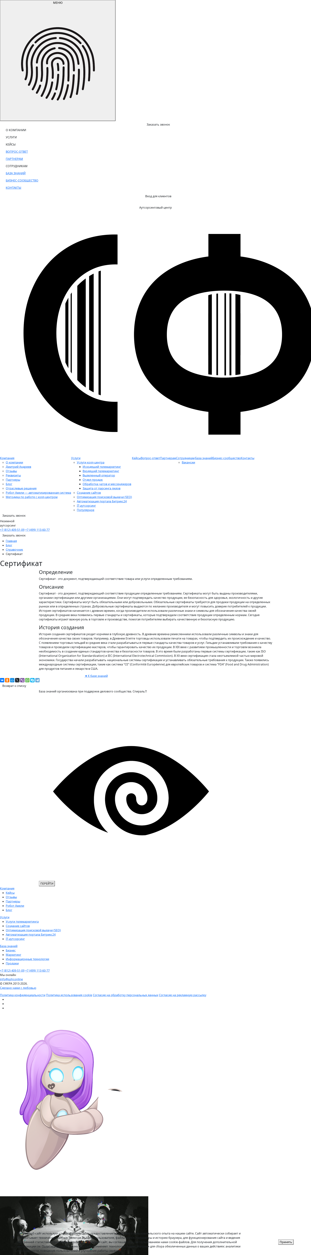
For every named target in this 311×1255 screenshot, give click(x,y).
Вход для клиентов (158, 196)
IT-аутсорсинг (86, 506)
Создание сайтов (89, 493)
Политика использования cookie (69, 995)
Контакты (247, 458)
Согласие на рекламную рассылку (182, 995)
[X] (17, 680)
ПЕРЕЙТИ (46, 884)
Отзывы (11, 471)
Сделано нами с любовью (18, 988)
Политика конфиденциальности (22, 995)
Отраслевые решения (21, 488)
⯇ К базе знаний (96, 676)
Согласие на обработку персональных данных (125, 995)
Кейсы (136, 458)
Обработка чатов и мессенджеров (107, 484)
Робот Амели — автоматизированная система (38, 493)
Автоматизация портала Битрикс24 (102, 501)
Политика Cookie (54, 1246)
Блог (9, 484)
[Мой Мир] (12, 680)
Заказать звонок (14, 535)
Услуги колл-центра (90, 462)
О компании (14, 462)
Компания (7, 458)
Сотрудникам (185, 458)
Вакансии (188, 462)
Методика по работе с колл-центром (32, 497)
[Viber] (22, 680)
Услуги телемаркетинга (22, 922)
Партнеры (13, 480)
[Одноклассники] (7, 680)
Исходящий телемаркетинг (102, 467)
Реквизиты (13, 475)
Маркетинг (13, 955)
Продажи (12, 963)
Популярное (85, 510)
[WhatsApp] (27, 680)
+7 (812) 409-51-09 (12, 530)
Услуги (75, 458)
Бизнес (11, 950)
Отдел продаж (93, 480)
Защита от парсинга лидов (101, 488)
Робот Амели (15, 906)
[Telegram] (37, 680)
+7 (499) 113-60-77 (37, 530)
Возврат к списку (14, 686)
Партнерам (168, 458)
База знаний (204, 458)
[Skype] (32, 680)
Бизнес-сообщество (227, 458)
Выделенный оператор (99, 475)
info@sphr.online (11, 979)
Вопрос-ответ (150, 458)
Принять (286, 1242)
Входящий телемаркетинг (101, 471)
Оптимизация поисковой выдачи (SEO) (104, 497)
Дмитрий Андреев (18, 467)
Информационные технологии (27, 959)
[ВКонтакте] (2, 680)
